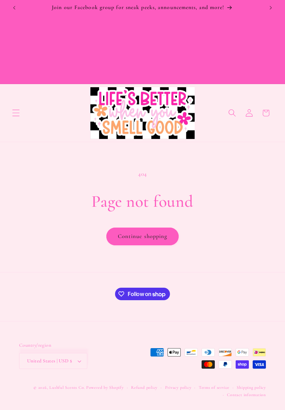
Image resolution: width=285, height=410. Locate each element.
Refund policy (144, 387)
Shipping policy (251, 387)
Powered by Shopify (105, 387)
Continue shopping (143, 236)
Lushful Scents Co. (67, 387)
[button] (16, 113)
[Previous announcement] (14, 7)
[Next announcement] (270, 7)
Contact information (246, 394)
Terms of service (214, 387)
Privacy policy (178, 387)
